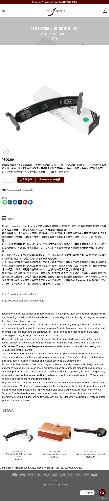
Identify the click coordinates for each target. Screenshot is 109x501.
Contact (54, 480)
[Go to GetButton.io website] (102, 498)
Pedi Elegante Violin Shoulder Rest (18, 455)
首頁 (43, 33)
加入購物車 (26, 179)
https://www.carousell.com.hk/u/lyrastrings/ (23, 301)
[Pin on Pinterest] (25, 202)
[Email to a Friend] (20, 202)
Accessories (59, 33)
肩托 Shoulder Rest (26, 190)
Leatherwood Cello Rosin (54, 454)
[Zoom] (6, 151)
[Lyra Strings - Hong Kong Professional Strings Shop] (54, 10)
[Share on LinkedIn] (30, 202)
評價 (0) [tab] (11, 219)
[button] (51, 180)
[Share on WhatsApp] (4, 202)
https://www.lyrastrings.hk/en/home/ (19, 294)
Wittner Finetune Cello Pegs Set (90, 454)
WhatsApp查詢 (51, 179)
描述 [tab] (4, 219)
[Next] (107, 441)
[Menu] (4, 10)
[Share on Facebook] (10, 202)
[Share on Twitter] (15, 202)
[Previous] (2, 441)
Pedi (4, 198)
